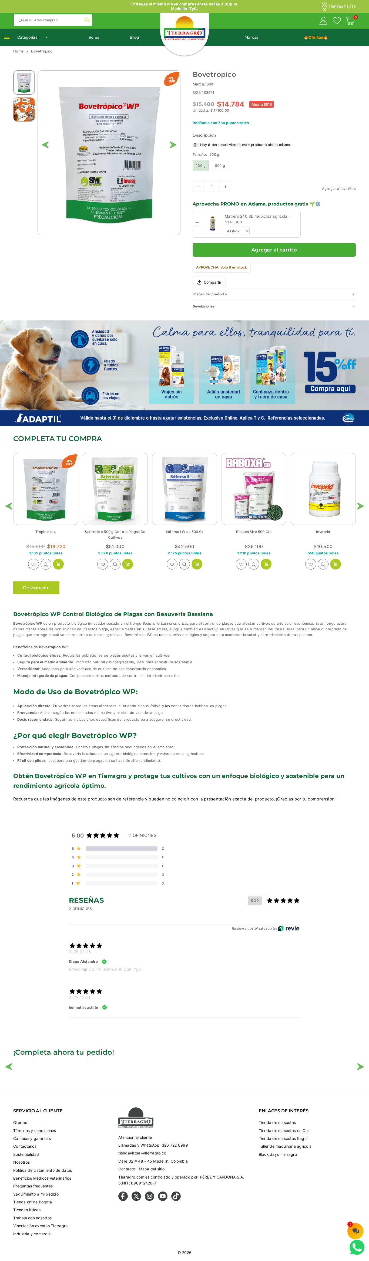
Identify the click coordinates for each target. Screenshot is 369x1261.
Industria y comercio (32, 1234)
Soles (94, 37)
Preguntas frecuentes (33, 1186)
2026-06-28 (80, 951)
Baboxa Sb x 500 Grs (184, 531)
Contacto (126, 1169)
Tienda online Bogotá (32, 1202)
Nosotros (21, 1162)
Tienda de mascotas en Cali (284, 1130)
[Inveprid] (254, 489)
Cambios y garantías (32, 1138)
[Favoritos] (337, 21)
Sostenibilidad (26, 1154)
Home (18, 51)
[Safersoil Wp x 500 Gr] (115, 489)
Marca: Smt (203, 84)
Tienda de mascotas (277, 1122)
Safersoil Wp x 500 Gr (115, 531)
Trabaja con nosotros (32, 1218)
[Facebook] (123, 1199)
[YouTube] (162, 1199)
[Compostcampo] (323, 489)
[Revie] (288, 928)
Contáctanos (24, 1146)
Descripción (204, 135)
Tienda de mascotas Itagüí (283, 1138)
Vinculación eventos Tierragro (40, 1225)
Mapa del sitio (152, 1169)
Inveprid (254, 531)
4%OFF (172, 79)
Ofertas (20, 1122)
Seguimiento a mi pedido (36, 1194)
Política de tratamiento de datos (42, 1170)
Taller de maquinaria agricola (285, 1146)
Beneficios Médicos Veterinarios (42, 1178)
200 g (201, 165)
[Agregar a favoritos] (33, 564)
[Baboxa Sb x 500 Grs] (184, 489)
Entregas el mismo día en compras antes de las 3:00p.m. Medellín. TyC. (184, 6)
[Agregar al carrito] (58, 564)
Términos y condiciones (34, 1130)
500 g (220, 165)
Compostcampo (323, 531)
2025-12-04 (79, 997)
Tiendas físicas (342, 6)
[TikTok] (176, 1199)
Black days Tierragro (278, 1154)
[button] (350, 21)
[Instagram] (149, 1199)
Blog (134, 37)
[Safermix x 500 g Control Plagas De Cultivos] (46, 489)
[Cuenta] (323, 21)
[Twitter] (136, 1199)
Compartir (212, 282)
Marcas (251, 37)
